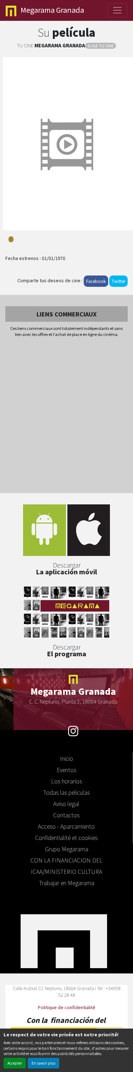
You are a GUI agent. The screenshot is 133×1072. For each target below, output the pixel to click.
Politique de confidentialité (66, 1007)
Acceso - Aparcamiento (66, 826)
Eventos (66, 769)
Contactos (66, 815)
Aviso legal (66, 803)
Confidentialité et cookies (66, 837)
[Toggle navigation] (117, 10)
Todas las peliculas (66, 792)
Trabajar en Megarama (66, 882)
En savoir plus (43, 1063)
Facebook (96, 281)
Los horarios (66, 781)
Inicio (66, 758)
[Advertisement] (66, 415)
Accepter (14, 1063)
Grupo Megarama (66, 849)
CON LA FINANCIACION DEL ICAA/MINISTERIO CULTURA (66, 866)
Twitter (118, 281)
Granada (52, 10)
